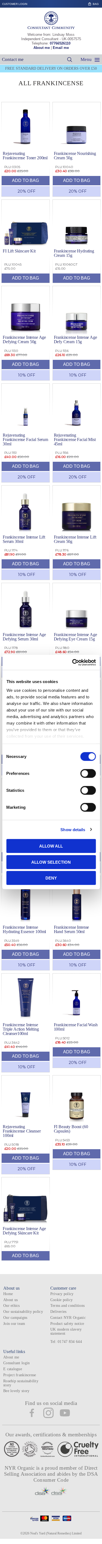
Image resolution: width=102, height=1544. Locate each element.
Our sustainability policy (23, 1312)
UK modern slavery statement (66, 1331)
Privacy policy (62, 1294)
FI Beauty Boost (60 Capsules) (71, 1128)
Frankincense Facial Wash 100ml (76, 1026)
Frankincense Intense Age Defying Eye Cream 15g (75, 636)
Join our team (14, 1324)
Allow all (51, 846)
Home (8, 1294)
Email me (61, 48)
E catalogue (12, 1369)
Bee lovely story (16, 1391)
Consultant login (16, 1363)
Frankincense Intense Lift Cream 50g (75, 539)
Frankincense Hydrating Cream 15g (74, 253)
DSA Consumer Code (65, 1477)
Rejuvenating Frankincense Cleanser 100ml (22, 1131)
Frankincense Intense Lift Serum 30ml (24, 539)
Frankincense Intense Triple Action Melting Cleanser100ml (21, 1029)
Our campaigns (15, 1318)
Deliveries (58, 1312)
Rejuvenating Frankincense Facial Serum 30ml (25, 439)
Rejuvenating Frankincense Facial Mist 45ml (75, 439)
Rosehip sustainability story (20, 1383)
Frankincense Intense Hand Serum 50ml (71, 929)
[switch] (88, 773)
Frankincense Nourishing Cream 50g (75, 155)
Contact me (13, 59)
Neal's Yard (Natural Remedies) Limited (56, 1533)
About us (10, 1300)
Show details (72, 829)
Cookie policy (61, 1300)
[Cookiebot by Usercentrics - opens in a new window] (73, 662)
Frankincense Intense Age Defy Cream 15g (75, 339)
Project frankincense (19, 1375)
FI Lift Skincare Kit (19, 251)
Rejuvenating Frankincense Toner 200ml (25, 155)
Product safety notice (67, 1324)
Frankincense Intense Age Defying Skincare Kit (24, 1230)
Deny (51, 878)
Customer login (14, 3)
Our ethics (11, 1306)
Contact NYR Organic (68, 1318)
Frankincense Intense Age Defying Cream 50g (24, 339)
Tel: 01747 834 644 (66, 1342)
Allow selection (51, 862)
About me (41, 48)
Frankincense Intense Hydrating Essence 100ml (24, 929)
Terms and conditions (67, 1306)
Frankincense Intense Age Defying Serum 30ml (24, 636)
